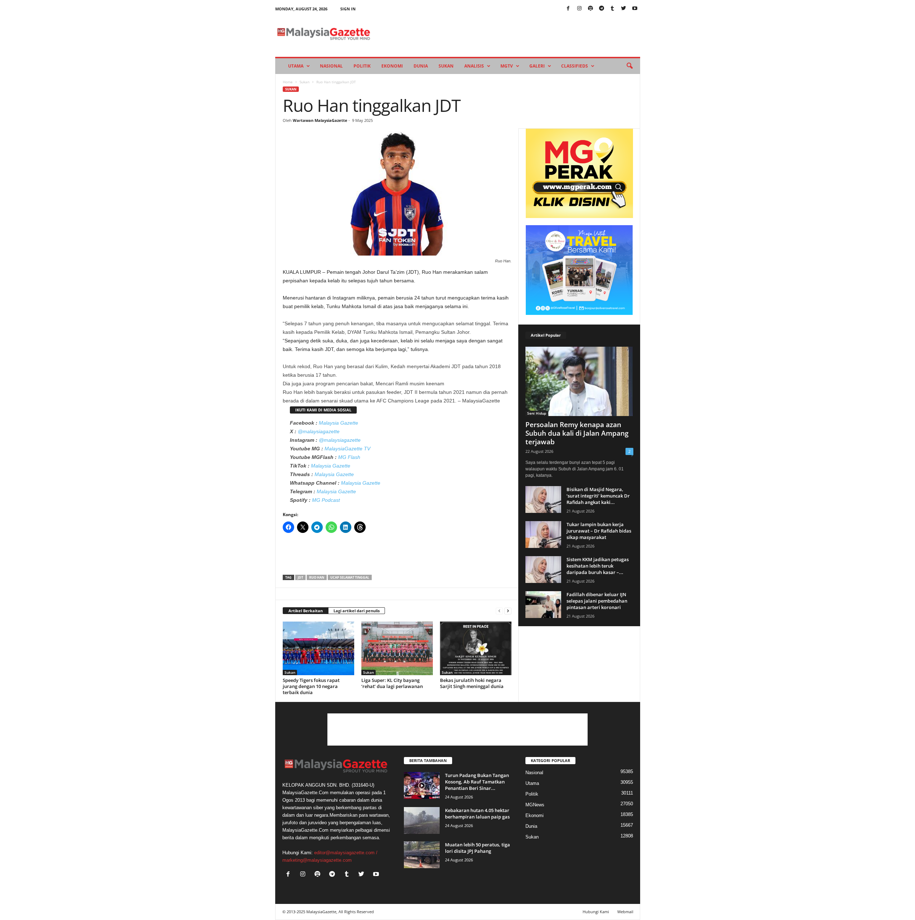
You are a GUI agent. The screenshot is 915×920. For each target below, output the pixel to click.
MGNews (534, 804)
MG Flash (349, 457)
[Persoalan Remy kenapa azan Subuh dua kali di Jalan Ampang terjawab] (579, 381)
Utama (295, 66)
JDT (300, 577)
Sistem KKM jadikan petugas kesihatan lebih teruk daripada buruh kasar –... (598, 565)
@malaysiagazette (319, 431)
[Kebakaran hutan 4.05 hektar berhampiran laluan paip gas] (422, 820)
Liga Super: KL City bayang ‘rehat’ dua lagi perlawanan (392, 683)
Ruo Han (316, 577)
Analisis (474, 66)
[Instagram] (579, 9)
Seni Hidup (536, 413)
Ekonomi (392, 66)
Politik (362, 66)
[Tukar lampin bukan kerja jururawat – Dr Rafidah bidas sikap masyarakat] (543, 534)
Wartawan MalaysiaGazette (320, 120)
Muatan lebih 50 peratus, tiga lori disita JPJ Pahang (477, 847)
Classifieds (574, 66)
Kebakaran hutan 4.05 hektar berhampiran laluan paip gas (477, 813)
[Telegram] (601, 9)
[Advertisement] (397, 556)
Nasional (331, 66)
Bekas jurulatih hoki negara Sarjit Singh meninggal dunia (472, 683)
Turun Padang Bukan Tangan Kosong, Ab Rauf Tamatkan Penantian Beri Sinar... (477, 781)
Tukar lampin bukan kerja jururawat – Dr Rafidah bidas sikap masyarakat (599, 530)
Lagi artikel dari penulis (356, 610)
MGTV (506, 66)
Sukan (446, 66)
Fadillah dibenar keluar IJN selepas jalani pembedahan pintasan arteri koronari (597, 600)
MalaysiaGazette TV (347, 448)
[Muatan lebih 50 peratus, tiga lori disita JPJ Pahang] (422, 854)
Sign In (348, 8)
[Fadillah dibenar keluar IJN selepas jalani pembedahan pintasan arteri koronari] (543, 604)
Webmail (625, 911)
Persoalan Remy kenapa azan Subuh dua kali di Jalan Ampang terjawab (577, 433)
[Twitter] (623, 9)
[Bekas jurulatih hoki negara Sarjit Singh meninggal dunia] (475, 648)
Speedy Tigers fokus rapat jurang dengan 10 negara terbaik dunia (311, 686)
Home (288, 81)
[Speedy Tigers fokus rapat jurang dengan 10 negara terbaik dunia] (318, 648)
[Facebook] (568, 9)
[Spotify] (590, 9)
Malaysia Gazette (338, 423)
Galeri (537, 66)
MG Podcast (326, 500)
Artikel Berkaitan (305, 610)
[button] (629, 66)
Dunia (421, 66)
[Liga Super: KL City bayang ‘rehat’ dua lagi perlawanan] (397, 648)
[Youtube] (634, 9)
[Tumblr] (612, 9)
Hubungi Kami (596, 911)
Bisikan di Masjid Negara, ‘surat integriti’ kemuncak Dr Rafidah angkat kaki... (598, 495)
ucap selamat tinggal (349, 577)
